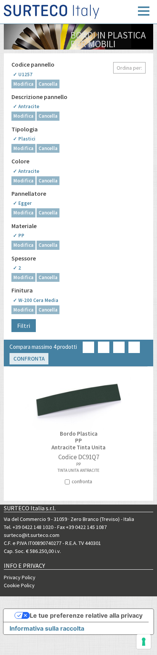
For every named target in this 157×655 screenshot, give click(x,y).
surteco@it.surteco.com (31, 535)
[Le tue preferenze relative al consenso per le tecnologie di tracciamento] (143, 641)
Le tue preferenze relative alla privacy (86, 615)
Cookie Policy (19, 585)
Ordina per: (129, 67)
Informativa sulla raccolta (47, 628)
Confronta (29, 358)
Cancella (48, 84)
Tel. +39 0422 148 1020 (28, 527)
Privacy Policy (19, 577)
